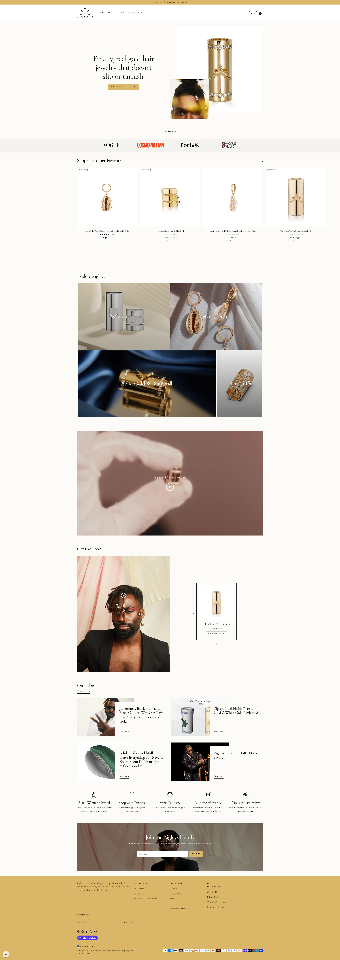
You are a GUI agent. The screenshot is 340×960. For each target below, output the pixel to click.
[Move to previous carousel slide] (254, 161)
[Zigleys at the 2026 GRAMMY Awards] (200, 762)
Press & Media (139, 888)
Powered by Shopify (83, 953)
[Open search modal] (250, 12)
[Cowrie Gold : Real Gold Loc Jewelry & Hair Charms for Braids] (107, 197)
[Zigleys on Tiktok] (87, 932)
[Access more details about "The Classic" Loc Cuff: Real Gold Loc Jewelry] (124, 595)
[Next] (203, 2)
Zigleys (92, 950)
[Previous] (137, 2)
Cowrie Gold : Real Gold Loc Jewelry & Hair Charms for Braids (107, 231)
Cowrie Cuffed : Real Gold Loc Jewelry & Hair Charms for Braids (233, 231)
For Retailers (139, 893)
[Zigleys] (85, 12)
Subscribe (127, 922)
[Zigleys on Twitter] (91, 932)
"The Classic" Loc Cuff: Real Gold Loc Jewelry (296, 231)
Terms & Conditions (216, 902)
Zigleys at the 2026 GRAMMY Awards (236, 755)
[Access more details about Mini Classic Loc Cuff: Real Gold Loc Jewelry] (117, 605)
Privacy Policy (213, 897)
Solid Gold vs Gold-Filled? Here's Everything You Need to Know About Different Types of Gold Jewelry (141, 759)
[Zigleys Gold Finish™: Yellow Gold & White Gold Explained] (200, 717)
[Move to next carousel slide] (260, 161)
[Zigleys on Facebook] (78, 932)
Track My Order (177, 908)
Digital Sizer (176, 893)
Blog (172, 898)
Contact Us (175, 888)
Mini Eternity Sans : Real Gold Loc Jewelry (170, 231)
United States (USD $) (87, 946)
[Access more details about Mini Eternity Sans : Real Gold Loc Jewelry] (124, 610)
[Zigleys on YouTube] (95, 932)
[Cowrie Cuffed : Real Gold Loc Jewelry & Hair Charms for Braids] (233, 197)
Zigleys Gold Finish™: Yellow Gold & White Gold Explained (236, 710)
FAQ (172, 903)
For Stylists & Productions (145, 898)
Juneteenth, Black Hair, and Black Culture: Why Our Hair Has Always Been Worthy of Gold (141, 714)
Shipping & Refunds (216, 907)
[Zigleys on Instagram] (82, 932)
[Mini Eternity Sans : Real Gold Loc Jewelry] (170, 197)
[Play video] (170, 487)
